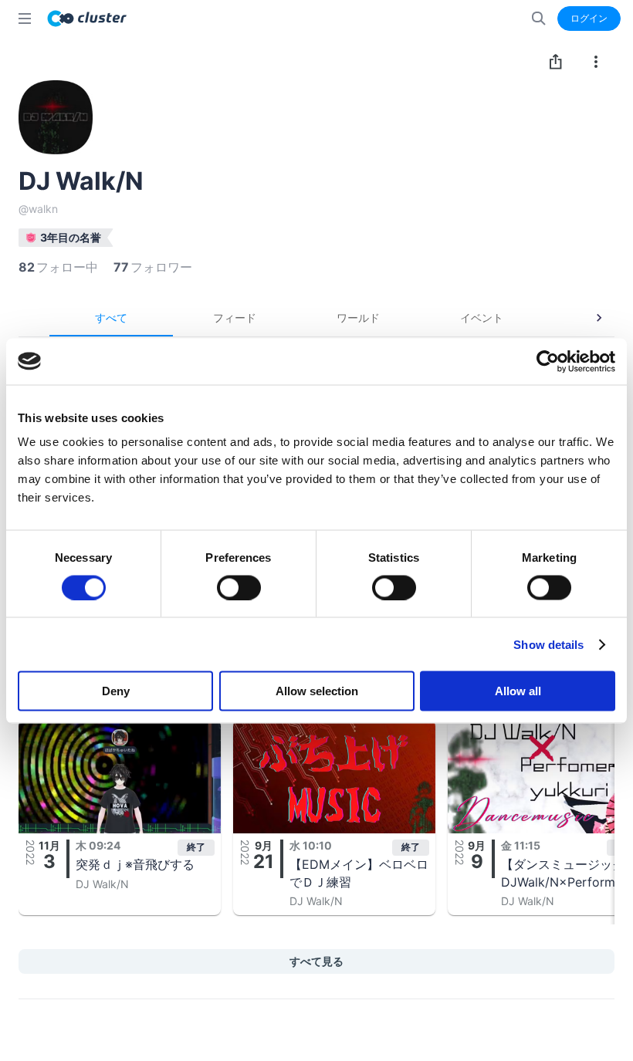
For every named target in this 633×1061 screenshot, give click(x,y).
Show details (548, 643)
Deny (116, 691)
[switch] (239, 587)
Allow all (518, 691)
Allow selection (317, 691)
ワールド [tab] (358, 317)
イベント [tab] (481, 317)
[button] (120, 817)
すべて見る (316, 961)
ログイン (589, 18)
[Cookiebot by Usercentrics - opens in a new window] (547, 361)
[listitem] (120, 817)
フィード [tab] (234, 317)
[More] (595, 61)
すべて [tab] (111, 317)
